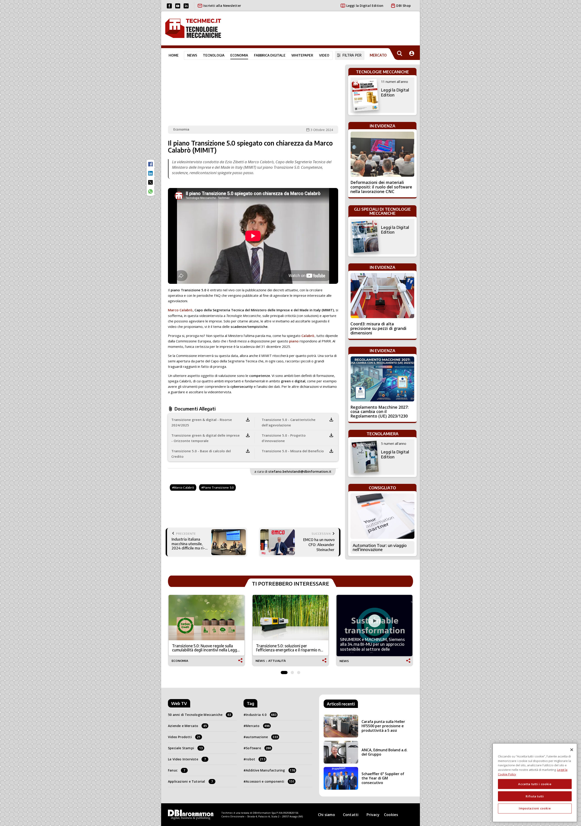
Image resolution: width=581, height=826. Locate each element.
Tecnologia (213, 55)
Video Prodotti (184, 737)
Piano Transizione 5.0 (218, 487)
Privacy (373, 814)
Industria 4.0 (261, 714)
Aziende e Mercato (187, 726)
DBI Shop (403, 5)
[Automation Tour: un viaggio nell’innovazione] (382, 516)
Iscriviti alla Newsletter (222, 5)
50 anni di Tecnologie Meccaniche (199, 714)
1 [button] (284, 671)
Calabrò (307, 335)
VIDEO (324, 55)
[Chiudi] (572, 750)
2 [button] (292, 671)
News (192, 55)
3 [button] (298, 671)
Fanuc (176, 770)
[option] (207, 630)
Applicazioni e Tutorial (190, 781)
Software (258, 748)
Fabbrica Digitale (270, 55)
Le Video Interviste (187, 759)
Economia (239, 55)
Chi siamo (326, 814)
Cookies (391, 814)
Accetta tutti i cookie (534, 784)
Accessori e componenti (270, 781)
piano (294, 341)
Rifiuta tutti (535, 796)
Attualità (277, 660)
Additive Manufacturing (270, 770)
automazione (262, 737)
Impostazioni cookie (535, 808)
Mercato (258, 726)
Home (174, 55)
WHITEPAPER (302, 55)
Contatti (351, 814)
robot (255, 759)
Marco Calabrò (180, 310)
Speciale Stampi (185, 748)
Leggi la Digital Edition (365, 5)
